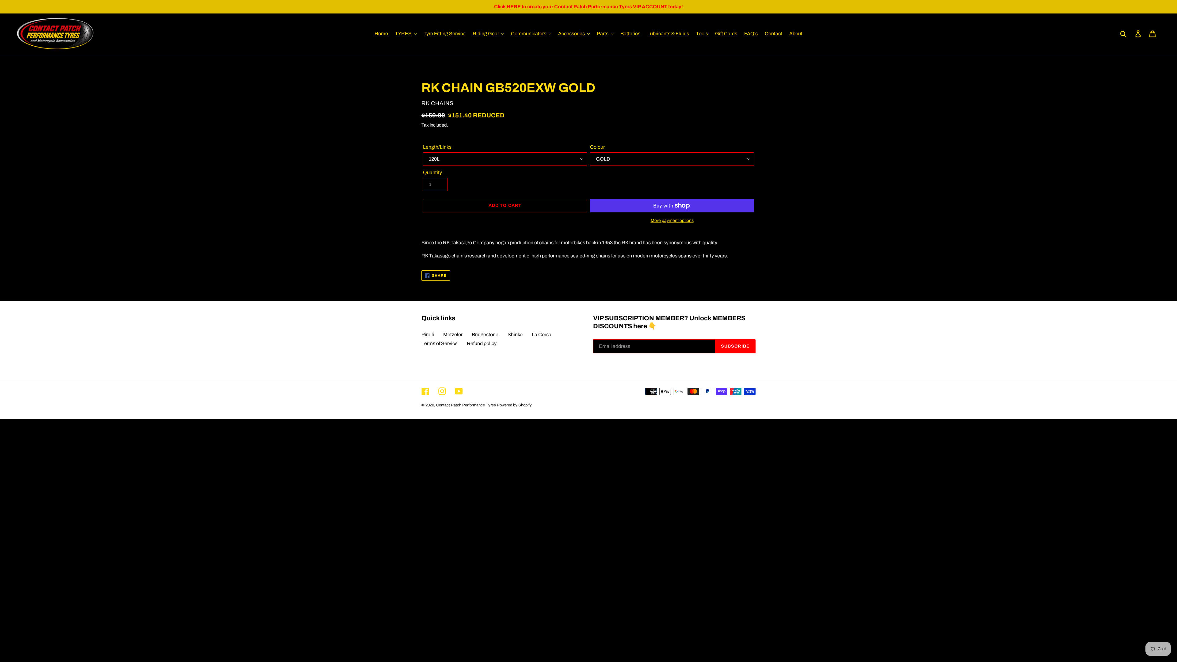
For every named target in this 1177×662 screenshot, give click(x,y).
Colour (597, 147)
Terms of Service (439, 343)
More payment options (672, 220)
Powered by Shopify (514, 405)
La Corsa (541, 334)
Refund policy (482, 343)
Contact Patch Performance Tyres (466, 405)
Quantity (432, 172)
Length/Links (437, 147)
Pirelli (427, 334)
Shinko (515, 334)
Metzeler (453, 334)
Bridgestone (485, 334)
